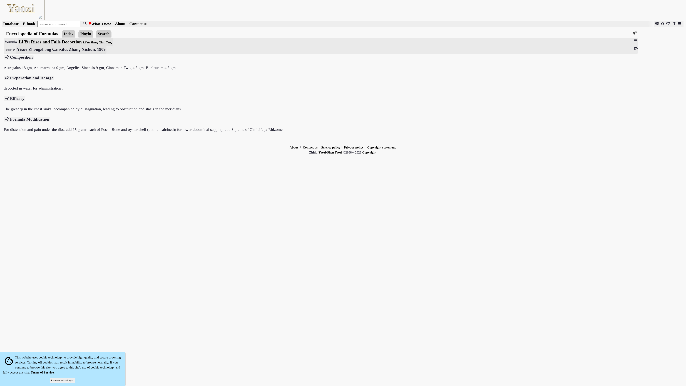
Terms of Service (42, 372)
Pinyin (85, 34)
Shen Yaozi (334, 152)
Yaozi (322, 152)
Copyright (369, 152)
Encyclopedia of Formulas (32, 33)
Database (11, 24)
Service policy (330, 147)
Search (104, 34)
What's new (101, 24)
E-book (29, 24)
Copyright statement (381, 147)
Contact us (138, 24)
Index (68, 34)
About (120, 24)
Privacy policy (354, 147)
